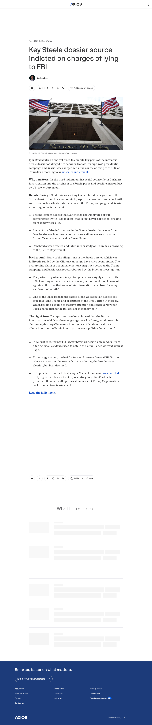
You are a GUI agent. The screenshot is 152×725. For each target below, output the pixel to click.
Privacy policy (96, 689)
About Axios (19, 689)
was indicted (111, 373)
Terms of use (95, 693)
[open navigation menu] (5, 4)
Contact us (19, 703)
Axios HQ (57, 698)
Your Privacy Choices (98, 698)
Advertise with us (21, 693)
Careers (18, 698)
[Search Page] (147, 4)
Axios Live (58, 693)
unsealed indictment (75, 172)
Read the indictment (42, 393)
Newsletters (59, 689)
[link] (32, 88)
